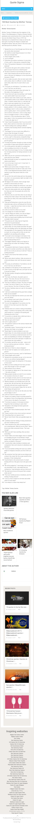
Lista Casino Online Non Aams (17, 762)
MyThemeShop (17, 819)
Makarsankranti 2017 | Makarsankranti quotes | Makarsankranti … (14, 633)
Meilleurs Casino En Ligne (17, 802)
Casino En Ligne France (17, 796)
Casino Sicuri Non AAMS (17, 809)
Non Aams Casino (17, 777)
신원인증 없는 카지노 (17, 790)
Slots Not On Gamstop (17, 749)
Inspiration (9, 12)
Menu (3, 8)
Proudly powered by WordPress (11, 817)
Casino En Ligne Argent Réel (17, 792)
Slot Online (17, 738)
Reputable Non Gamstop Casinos (17, 764)
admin (4, 25)
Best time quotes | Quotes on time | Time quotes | (24, 499)
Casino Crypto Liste (17, 807)
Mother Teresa (9, 488)
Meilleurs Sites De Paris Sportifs (17, 794)
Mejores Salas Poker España (17, 761)
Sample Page (17, 822)
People (16, 18)
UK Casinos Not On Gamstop (17, 742)
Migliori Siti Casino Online (17, 734)
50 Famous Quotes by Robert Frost (24, 521)
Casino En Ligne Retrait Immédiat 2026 (17, 805)
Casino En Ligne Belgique (17, 785)
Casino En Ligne (17, 800)
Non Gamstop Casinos (17, 753)
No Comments (22, 25)
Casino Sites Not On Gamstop (17, 751)
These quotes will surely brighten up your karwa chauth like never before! (9, 556)
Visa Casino (17, 787)
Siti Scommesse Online (17, 746)
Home (2, 12)
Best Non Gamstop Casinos (17, 770)
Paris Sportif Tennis (17, 813)
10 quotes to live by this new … (17, 607)
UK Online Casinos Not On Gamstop (17, 759)
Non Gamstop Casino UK (17, 768)
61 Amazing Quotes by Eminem (23, 552)
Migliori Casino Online (17, 736)
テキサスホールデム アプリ (17, 811)
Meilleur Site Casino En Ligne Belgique (17, 783)
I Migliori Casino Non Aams (17, 789)
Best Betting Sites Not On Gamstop (17, 781)
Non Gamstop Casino (17, 740)
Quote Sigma (17, 2)
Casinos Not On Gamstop (17, 744)
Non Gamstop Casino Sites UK (17, 779)
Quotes (16, 488)
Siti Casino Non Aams (17, 798)
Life (12, 18)
